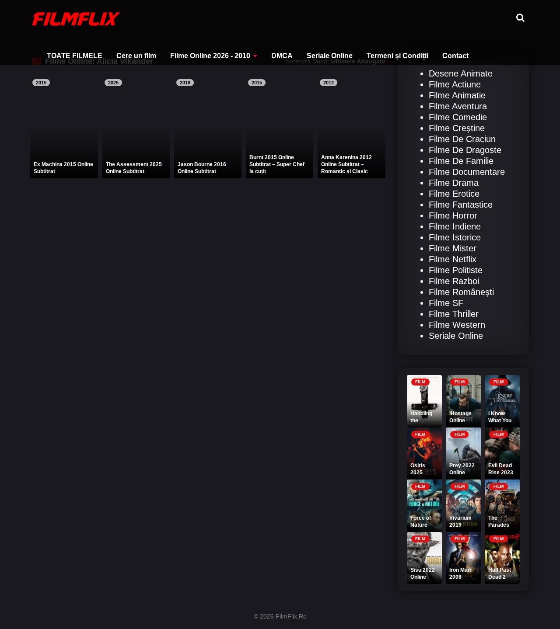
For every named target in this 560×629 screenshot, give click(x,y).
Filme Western (457, 325)
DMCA (282, 55)
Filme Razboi (454, 281)
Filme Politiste (456, 270)
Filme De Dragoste (465, 150)
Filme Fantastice (461, 204)
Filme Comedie (458, 117)
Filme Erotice (454, 193)
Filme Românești (461, 292)
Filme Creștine (457, 128)
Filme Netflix (452, 259)
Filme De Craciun (462, 139)
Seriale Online (330, 55)
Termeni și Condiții (397, 55)
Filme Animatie (457, 95)
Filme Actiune (455, 84)
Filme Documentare (467, 172)
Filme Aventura (458, 106)
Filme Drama (454, 183)
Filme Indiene (455, 226)
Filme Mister (452, 248)
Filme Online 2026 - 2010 (210, 55)
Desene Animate (461, 73)
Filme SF (446, 303)
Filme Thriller (454, 314)
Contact (455, 55)
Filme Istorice (455, 237)
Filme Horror (453, 215)
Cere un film (136, 55)
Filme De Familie (461, 161)
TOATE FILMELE (74, 55)
